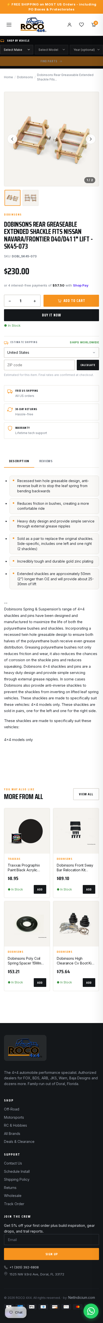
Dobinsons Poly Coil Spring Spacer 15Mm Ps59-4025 (24, 961)
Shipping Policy (17, 1179)
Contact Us (13, 1163)
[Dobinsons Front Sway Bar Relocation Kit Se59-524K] (76, 831)
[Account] (69, 25)
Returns (10, 1187)
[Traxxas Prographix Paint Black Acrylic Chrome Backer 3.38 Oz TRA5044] (27, 831)
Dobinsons (25, 77)
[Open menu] (9, 25)
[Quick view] (43, 828)
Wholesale (13, 1195)
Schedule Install (17, 1171)
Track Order (14, 1204)
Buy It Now (51, 315)
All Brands (12, 1133)
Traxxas (14, 859)
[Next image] (91, 139)
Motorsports (14, 1117)
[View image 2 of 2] (30, 198)
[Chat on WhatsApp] (91, 1311)
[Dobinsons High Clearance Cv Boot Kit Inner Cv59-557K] (76, 924)
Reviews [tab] (46, 461)
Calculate (87, 365)
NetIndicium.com (81, 1297)
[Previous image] (12, 139)
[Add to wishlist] (43, 816)
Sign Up (52, 1254)
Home (8, 77)
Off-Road (11, 1109)
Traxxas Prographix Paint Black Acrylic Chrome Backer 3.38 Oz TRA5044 (24, 868)
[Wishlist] (81, 25)
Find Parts (48, 61)
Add (40, 889)
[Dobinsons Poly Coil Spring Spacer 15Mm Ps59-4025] (27, 924)
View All (86, 794)
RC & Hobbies (15, 1125)
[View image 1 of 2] (12, 198)
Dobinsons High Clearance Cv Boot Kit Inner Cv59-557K (74, 961)
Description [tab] (19, 461)
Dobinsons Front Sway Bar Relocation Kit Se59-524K (75, 868)
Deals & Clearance (19, 1141)
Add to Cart (74, 301)
